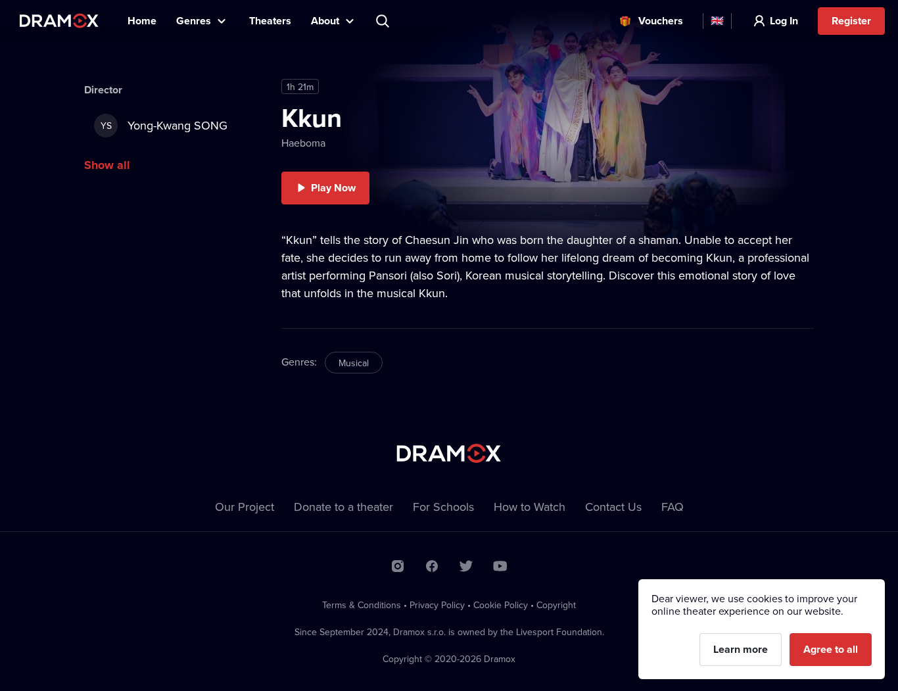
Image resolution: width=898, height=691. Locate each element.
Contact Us (613, 506)
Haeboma (303, 142)
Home (142, 20)
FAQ (672, 506)
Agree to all (830, 649)
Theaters (270, 20)
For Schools (443, 506)
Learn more (740, 649)
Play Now (333, 187)
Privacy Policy (437, 604)
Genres (193, 20)
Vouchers (660, 20)
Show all (107, 165)
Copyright (556, 604)
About (325, 20)
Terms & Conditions (361, 604)
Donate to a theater (343, 506)
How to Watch (529, 506)
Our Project (244, 506)
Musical (354, 362)
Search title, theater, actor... (384, 21)
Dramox (59, 20)
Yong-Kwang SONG (164, 125)
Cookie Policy (500, 604)
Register (851, 20)
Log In (784, 20)
